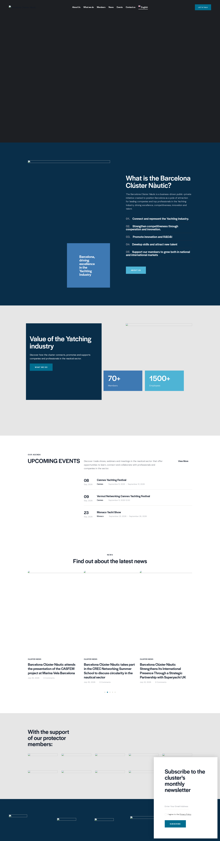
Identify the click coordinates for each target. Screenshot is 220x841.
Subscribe (175, 824)
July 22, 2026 (145, 682)
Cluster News (34, 659)
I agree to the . (180, 814)
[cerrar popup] (213, 761)
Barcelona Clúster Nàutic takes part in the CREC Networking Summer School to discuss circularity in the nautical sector (109, 670)
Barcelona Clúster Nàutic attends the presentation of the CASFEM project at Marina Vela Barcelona (51, 668)
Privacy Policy (185, 814)
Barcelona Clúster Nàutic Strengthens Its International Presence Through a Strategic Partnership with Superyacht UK (163, 670)
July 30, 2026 (33, 678)
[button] (104, 692)
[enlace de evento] (138, 481)
